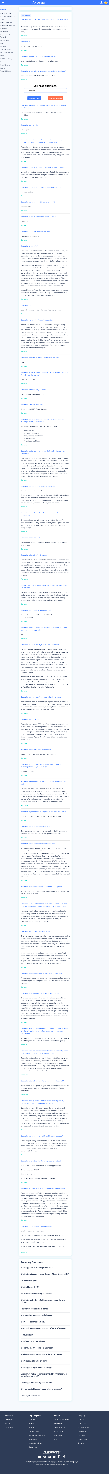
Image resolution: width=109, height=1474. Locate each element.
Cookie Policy (82, 1439)
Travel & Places (5, 71)
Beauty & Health (6, 22)
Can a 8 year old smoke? (30, 1395)
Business (3, 29)
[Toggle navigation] (3, 2)
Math (2, 56)
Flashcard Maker (59, 1427)
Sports (2, 68)
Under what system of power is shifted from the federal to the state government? (44, 1375)
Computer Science (35, 1443)
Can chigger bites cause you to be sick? (36, 1382)
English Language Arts (37, 1435)
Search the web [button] (34, 98)
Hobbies (3, 46)
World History (34, 1431)
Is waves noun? (27, 1335)
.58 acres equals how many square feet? (36, 1294)
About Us (81, 1419)
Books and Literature (7, 26)
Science (3, 62)
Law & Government (7, 53)
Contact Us (82, 1423)
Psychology (33, 1439)
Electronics (4, 32)
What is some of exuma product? (34, 1361)
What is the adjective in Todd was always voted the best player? (43, 1301)
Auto (2, 19)
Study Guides (58, 1431)
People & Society (6, 59)
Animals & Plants (6, 13)
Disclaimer (81, 1435)
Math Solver (58, 1435)
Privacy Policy (82, 1431)
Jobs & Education (6, 49)
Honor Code (58, 1423)
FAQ (55, 1439)
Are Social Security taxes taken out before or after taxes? (43, 1328)
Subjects (3, 10)
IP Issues (81, 1443)
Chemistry (32, 1423)
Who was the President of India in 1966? (36, 1315)
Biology (31, 1427)
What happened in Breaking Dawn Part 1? (37, 1267)
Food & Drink (4, 40)
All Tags (7, 1423)
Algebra (32, 1419)
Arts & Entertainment (7, 16)
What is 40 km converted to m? (33, 1341)
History (2, 43)
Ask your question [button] (55, 98)
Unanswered (9, 1427)
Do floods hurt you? (29, 1280)
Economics (33, 1447)
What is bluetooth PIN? (30, 1287)
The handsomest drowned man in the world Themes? (42, 1354)
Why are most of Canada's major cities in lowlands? (41, 1389)
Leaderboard (9, 1419)
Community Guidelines (61, 1419)
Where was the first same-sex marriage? (37, 1348)
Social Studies (5, 65)
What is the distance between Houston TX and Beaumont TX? (45, 1274)
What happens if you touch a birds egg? (36, 1367)
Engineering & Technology (5, 36)
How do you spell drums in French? (34, 1309)
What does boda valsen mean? (33, 1322)
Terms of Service (83, 1427)
